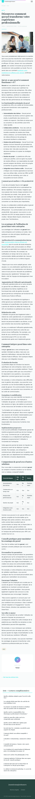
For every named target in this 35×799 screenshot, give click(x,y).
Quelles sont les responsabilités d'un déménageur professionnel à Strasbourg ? (15, 713)
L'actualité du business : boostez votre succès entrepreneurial (16, 745)
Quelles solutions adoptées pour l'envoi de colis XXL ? (17, 697)
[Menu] (31, 1)
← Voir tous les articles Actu (10, 677)
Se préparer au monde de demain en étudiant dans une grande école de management (17, 707)
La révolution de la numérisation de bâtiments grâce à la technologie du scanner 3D (17, 750)
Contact (23, 789)
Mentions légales (14, 789)
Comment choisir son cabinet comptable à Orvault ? (16, 734)
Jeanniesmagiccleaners (18, 784)
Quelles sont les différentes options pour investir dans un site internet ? (15, 723)
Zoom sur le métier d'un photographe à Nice (16, 754)
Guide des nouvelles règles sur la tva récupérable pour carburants (14, 718)
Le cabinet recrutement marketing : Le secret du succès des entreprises (17, 769)
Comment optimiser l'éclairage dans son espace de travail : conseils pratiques (17, 759)
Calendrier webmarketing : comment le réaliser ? (17, 739)
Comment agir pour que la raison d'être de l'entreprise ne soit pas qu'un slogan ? (16, 764)
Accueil (3, 5)
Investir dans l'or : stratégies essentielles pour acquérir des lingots (17, 729)
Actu (8, 5)
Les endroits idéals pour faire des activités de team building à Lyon (16, 702)
